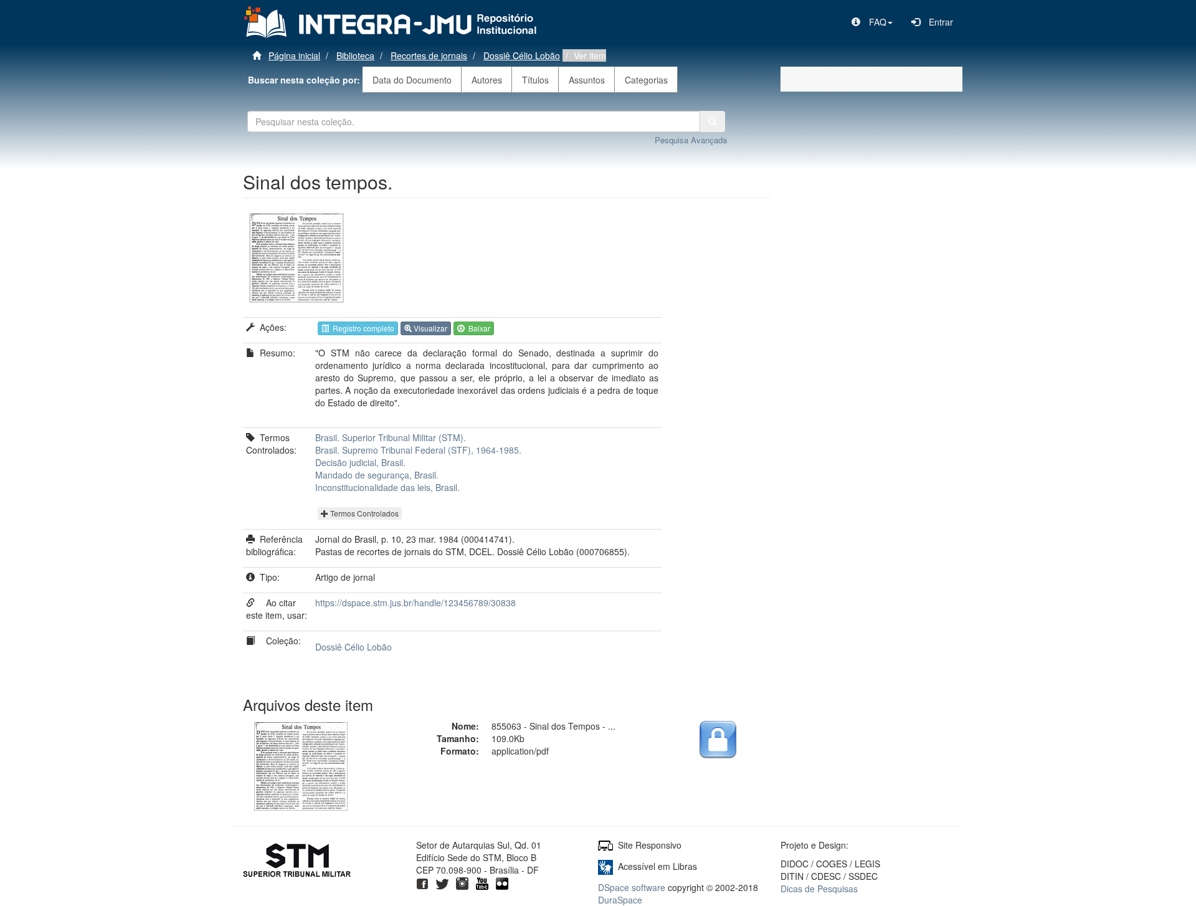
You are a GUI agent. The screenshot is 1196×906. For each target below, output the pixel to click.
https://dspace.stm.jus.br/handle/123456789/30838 (415, 602)
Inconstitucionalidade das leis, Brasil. (387, 487)
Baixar (477, 328)
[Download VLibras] (605, 866)
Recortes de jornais (429, 55)
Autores (487, 80)
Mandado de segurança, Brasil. (377, 475)
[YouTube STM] (482, 882)
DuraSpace (620, 900)
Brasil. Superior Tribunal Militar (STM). (390, 437)
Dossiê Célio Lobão (521, 55)
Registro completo (361, 328)
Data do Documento (412, 80)
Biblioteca (355, 55)
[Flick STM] (502, 882)
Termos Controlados (363, 513)
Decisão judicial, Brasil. (360, 462)
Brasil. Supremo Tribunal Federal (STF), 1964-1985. (418, 450)
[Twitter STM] (442, 882)
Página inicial (294, 55)
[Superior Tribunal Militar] (297, 862)
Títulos (535, 80)
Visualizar (429, 328)
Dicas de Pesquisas (819, 888)
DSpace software (631, 887)
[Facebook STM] (422, 882)
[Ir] (712, 121)
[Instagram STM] (462, 882)
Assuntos (587, 80)
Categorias (646, 80)
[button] (872, 21)
